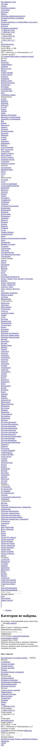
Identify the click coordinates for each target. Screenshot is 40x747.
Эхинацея (4, 246)
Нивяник (4, 222)
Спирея (4, 139)
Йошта (3, 572)
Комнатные (5, 303)
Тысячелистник (7, 234)
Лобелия (4, 398)
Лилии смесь (6, 549)
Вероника (4, 190)
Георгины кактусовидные (10, 515)
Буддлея (4, 107)
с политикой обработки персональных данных (15, 637)
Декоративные (6, 692)
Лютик (3, 555)
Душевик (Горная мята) (10, 206)
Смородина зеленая (8, 580)
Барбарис (4, 101)
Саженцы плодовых (8, 694)
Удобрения (5, 499)
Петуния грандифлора (9, 432)
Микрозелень (6, 299)
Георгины (4, 359)
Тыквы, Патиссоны (8, 283)
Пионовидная (6, 323)
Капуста (4, 267)
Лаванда (4, 127)
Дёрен (3, 113)
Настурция (5, 408)
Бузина (3, 109)
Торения (4, 461)
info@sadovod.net (7, 44)
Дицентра (4, 204)
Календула (5, 380)
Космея (3, 388)
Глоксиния (5, 364)
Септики (4, 495)
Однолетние (5, 309)
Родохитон (5, 448)
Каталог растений (7, 668)
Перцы (3, 262)
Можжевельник (7, 170)
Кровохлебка (6, 214)
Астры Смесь (6, 325)
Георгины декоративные (10, 513)
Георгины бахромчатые (10, 511)
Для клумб (5, 250)
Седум (3, 230)
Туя (2, 176)
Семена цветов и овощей (10, 690)
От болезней (5, 487)
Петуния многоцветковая (10, 442)
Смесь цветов (6, 456)
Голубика (4, 564)
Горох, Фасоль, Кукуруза (10, 289)
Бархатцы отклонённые (10, 333)
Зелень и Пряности (8, 285)
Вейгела (4, 145)
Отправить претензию (9, 28)
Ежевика (4, 566)
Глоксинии (5, 523)
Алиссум (4, 311)
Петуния (4, 420)
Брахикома (5, 341)
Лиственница (6, 168)
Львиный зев (6, 400)
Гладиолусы (5, 521)
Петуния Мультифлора (9, 424)
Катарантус (5, 382)
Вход (3, 596)
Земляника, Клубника (9, 293)
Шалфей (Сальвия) (8, 244)
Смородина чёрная (8, 584)
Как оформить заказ (8, 2)
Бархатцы (4, 331)
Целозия (4, 471)
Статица (4, 458)
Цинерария (5, 475)
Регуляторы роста (7, 493)
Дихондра (4, 370)
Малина (4, 576)
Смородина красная (8, 582)
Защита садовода (7, 153)
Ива (2, 121)
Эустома (4, 481)
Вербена (4, 347)
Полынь (4, 224)
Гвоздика (4, 192)
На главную (12, 623)
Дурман (4, 374)
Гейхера (4, 194)
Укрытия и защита (8, 163)
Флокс (3, 236)
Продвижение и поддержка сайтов (14, 658)
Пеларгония (5, 418)
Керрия (3, 123)
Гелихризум (5, 357)
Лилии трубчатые (7, 553)
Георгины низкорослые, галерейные (14, 519)
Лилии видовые (7, 541)
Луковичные (5, 698)
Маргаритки (5, 402)
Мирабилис (5, 406)
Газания (4, 349)
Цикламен (5, 473)
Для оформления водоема (10, 254)
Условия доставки (7, 664)
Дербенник (5, 202)
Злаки (3, 704)
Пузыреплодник (7, 131)
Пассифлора (5, 416)
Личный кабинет (7, 678)
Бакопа (3, 327)
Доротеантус (6, 372)
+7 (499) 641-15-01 (8, 30)
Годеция (4, 366)
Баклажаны (5, 265)
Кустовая (4, 319)
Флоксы (4, 467)
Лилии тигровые (7, 551)
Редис (3, 273)
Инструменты (6, 155)
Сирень (4, 137)
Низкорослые (6, 321)
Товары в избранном (22, 739)
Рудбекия (4, 228)
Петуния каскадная (8, 434)
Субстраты (5, 161)
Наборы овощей (7, 295)
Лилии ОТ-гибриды (8, 537)
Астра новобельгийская (10, 186)
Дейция (4, 111)
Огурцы (4, 275)
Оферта (4, 14)
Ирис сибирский (7, 529)
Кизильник (5, 125)
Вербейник (5, 188)
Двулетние (5, 305)
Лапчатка (4, 129)
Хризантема (5, 242)
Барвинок (4, 103)
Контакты (4, 12)
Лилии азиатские (7, 539)
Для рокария (5, 256)
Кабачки (4, 281)
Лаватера (4, 394)
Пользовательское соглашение (12, 18)
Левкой (3, 396)
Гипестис (4, 361)
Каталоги (4, 26)
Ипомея (4, 376)
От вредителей (6, 489)
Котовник (4, 212)
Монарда (4, 220)
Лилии (3, 535)
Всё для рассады (7, 149)
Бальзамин (5, 329)
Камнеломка (5, 208)
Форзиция (5, 141)
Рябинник (4, 135)
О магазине (5, 10)
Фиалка (4, 465)
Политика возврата (8, 8)
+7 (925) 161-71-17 (8, 40)
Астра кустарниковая (9, 184)
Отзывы (4, 20)
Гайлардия (5, 351)
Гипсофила (5, 198)
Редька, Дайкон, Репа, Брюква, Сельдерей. (17, 279)
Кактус (3, 378)
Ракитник (4, 133)
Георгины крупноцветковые (11, 517)
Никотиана (5, 412)
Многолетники (6, 696)
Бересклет (4, 105)
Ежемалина (5, 568)
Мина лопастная (7, 404)
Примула (4, 226)
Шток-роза (5, 479)
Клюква (4, 574)
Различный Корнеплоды (10, 277)
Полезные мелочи (7, 159)
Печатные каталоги (8, 686)
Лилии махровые (7, 547)
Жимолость (5, 570)
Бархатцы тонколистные (10, 337)
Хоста (3, 240)
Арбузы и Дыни (7, 287)
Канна (3, 533)
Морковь (4, 269)
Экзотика (4, 297)
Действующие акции (9, 684)
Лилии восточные (8, 543)
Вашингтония (6, 345)
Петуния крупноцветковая (11, 436)
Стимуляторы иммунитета (11, 497)
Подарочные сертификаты (11, 682)
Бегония (4, 339)
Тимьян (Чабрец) (7, 232)
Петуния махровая (8, 438)
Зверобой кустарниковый (10, 119)
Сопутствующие (7, 147)
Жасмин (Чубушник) (9, 115)
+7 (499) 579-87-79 (8, 36)
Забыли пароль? (7, 600)
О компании (5, 662)
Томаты (4, 260)
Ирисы (3, 525)
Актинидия (5, 560)
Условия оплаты (7, 666)
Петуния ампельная (8, 426)
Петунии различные (8, 422)
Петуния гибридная (8, 430)
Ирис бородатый (7, 527)
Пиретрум (5, 444)
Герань (3, 196)
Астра (3, 182)
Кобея (3, 384)
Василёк (4, 343)
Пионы (3, 702)
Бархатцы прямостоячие (10, 335)
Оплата (3, 6)
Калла (3, 531)
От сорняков (5, 491)
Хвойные (4, 700)
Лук (2, 291)
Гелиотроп (5, 355)
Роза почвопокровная (9, 590)
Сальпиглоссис (6, 452)
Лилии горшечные (8, 545)
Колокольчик (6, 210)
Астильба (4, 180)
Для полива (5, 151)
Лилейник (5, 218)
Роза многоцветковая (9, 588)
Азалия (3, 99)
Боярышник (5, 143)
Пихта (3, 172)
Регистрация (5, 598)
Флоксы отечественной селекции (13, 238)
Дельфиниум (6, 200)
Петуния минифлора (9, 440)
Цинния (4, 477)
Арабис (4, 315)
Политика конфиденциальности (13, 16)
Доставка (4, 4)
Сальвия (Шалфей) (8, 450)
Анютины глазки (7, 313)
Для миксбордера (7, 252)
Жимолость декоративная (10, 117)
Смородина (5, 578)
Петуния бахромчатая (9, 428)
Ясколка (4, 483)
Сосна (3, 174)
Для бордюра (6, 248)
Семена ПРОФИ (7, 454)
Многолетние (6, 307)
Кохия (3, 392)
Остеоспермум (6, 414)
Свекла (3, 271)
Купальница (5, 216)
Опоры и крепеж (7, 157)
